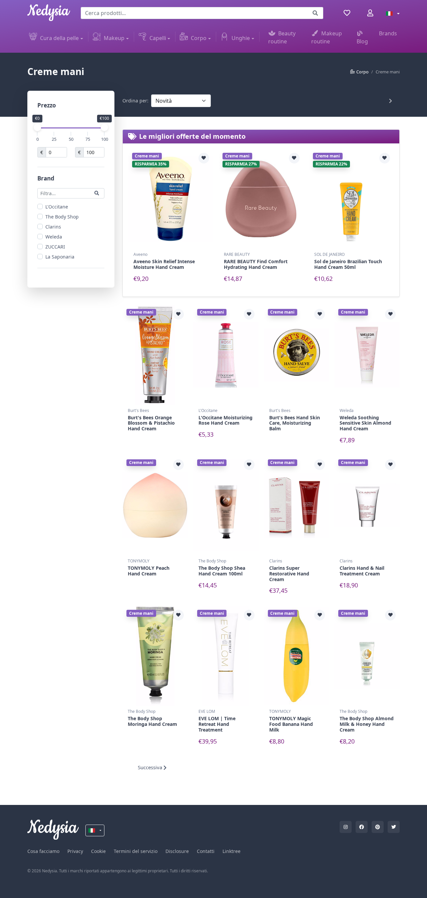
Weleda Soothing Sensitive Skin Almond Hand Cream (365, 423)
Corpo (198, 38)
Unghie (241, 38)
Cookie (98, 851)
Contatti (206, 851)
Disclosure (177, 851)
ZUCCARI (55, 246)
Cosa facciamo (43, 851)
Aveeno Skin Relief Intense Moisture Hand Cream (164, 264)
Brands (388, 33)
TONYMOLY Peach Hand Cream (148, 571)
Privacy (75, 851)
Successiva (150, 767)
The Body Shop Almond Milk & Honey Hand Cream (367, 724)
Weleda (53, 236)
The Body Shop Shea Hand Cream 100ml (221, 571)
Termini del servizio (135, 851)
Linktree (232, 851)
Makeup (114, 38)
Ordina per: (135, 100)
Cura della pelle (59, 38)
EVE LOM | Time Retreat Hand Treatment (217, 724)
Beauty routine (282, 37)
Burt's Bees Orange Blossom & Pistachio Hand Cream (151, 423)
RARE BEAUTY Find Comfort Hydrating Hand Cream (256, 264)
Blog (362, 41)
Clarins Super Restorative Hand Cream (289, 573)
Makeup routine (326, 37)
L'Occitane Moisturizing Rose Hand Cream (225, 420)
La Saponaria (59, 256)
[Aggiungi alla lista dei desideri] (203, 158)
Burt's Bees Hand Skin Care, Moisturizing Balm (294, 423)
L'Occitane (56, 206)
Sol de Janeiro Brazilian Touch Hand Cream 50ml (348, 264)
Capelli (157, 38)
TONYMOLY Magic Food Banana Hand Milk (291, 724)
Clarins (53, 226)
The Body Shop (62, 216)
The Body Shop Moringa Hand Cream (152, 721)
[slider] (37, 127)
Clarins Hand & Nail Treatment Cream (362, 571)
